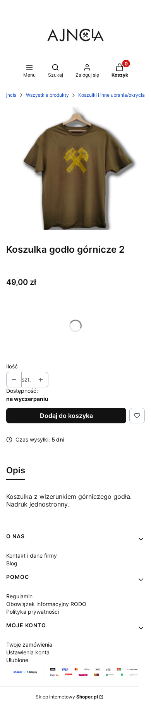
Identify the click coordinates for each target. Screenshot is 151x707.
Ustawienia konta (28, 652)
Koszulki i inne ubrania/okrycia (111, 95)
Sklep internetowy (67, 697)
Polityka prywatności (32, 611)
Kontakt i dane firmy (31, 555)
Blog (11, 563)
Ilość (12, 366)
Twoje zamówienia (29, 644)
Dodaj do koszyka (66, 415)
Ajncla (10, 95)
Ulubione (17, 660)
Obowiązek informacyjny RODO (46, 604)
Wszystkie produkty (47, 95)
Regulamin (19, 596)
